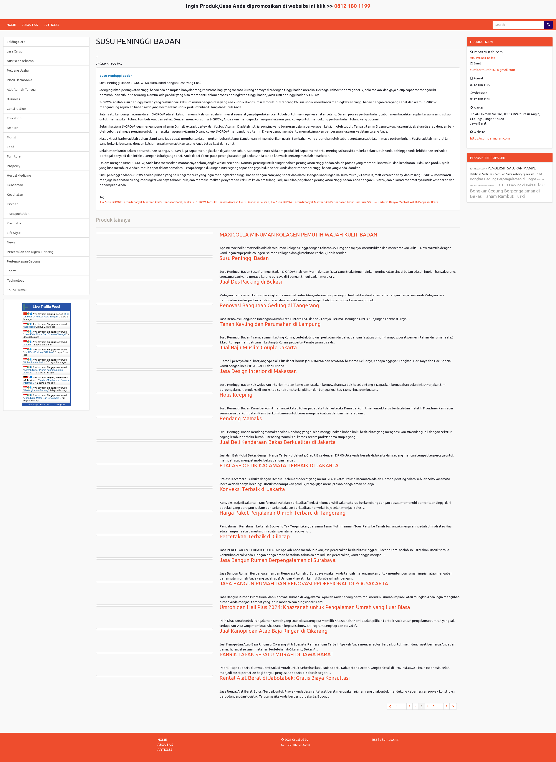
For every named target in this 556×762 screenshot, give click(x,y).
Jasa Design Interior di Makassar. (258, 371)
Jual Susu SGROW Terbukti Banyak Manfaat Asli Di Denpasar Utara (396, 202)
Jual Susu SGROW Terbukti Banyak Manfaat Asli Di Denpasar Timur (312, 202)
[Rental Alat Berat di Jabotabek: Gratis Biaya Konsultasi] (154, 676)
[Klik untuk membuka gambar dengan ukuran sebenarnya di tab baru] (97, 57)
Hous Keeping (236, 395)
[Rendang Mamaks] (154, 417)
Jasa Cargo (15, 51)
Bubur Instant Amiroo (35, 362)
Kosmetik (14, 223)
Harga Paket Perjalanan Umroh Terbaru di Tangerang (283, 513)
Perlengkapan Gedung (23, 261)
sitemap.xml (389, 739)
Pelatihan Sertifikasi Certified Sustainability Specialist (502, 174)
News (11, 242)
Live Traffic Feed (46, 307)
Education (14, 118)
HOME (11, 24)
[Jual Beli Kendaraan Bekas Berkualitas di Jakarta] (154, 440)
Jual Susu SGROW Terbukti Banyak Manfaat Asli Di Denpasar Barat (140, 202)
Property (13, 166)
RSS (374, 739)
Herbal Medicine (19, 175)
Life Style (14, 233)
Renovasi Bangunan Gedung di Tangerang (269, 305)
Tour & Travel (17, 290)
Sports (12, 271)
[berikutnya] (453, 706)
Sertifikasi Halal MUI (479, 169)
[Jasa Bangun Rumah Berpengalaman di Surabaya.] (154, 558)
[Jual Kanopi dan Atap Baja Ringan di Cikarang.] (154, 629)
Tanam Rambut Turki (504, 196)
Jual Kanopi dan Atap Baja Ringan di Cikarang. (274, 631)
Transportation (18, 213)
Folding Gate (16, 42)
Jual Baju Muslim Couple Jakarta (258, 347)
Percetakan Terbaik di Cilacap (255, 536)
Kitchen (12, 204)
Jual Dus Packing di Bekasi (251, 282)
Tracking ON (58, 404)
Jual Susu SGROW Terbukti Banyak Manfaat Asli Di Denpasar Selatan (226, 202)
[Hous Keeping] (154, 393)
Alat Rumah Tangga (21, 89)
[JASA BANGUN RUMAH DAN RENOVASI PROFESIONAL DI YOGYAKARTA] (154, 582)
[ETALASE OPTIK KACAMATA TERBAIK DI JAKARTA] (154, 464)
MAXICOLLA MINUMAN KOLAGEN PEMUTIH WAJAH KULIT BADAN (298, 235)
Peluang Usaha (18, 70)
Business (13, 99)
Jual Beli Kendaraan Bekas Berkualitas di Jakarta (278, 442)
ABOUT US (30, 24)
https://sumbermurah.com (490, 138)
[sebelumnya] (390, 706)
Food (10, 147)
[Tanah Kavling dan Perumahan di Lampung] (154, 322)
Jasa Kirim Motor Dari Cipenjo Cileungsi (45, 334)
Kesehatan (15, 194)
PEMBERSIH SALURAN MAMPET (513, 168)
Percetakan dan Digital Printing (30, 252)
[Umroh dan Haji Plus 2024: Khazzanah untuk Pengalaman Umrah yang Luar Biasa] (154, 605)
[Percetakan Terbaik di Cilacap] (154, 535)
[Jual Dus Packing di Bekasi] (154, 280)
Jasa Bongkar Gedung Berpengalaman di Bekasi (508, 190)
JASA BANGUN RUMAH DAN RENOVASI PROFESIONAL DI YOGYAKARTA (304, 583)
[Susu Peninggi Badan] (154, 256)
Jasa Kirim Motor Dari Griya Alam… (43, 398)
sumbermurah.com (295, 744)
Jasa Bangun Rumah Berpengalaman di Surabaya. (278, 560)
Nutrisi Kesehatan (20, 61)
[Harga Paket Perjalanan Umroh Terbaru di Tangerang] (154, 511)
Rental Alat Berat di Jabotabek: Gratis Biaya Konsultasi (285, 678)
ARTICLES (52, 24)
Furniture (14, 156)
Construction (16, 108)
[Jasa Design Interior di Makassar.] (154, 369)
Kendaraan (15, 185)
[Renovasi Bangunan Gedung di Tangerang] (154, 304)
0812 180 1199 (352, 6)
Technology (15, 280)
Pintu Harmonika (19, 80)
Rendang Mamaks (241, 418)
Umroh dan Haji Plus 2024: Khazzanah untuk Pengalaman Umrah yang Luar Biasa (315, 607)
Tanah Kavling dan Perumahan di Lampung (270, 324)
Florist (11, 137)
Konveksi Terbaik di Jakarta (252, 489)
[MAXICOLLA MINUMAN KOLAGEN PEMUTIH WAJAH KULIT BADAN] (154, 233)
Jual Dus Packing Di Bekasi (38, 352)
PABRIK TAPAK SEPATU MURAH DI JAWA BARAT (277, 654)
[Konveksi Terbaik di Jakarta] (154, 487)
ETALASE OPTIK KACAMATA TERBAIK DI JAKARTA (279, 465)
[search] (548, 25)
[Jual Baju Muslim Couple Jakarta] (154, 346)
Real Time (45, 404)
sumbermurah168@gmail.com (492, 70)
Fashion (12, 128)
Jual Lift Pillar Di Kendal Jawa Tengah (46, 315)
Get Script (33, 404)
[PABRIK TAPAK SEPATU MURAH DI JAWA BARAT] (154, 653)
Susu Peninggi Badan (244, 258)
